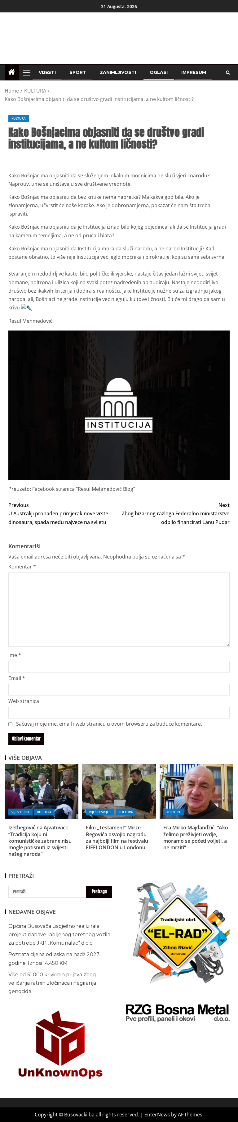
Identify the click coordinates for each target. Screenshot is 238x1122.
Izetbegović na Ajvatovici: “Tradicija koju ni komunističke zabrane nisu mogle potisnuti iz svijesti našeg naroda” (40, 840)
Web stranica (23, 701)
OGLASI (159, 72)
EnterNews (157, 1114)
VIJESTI (47, 72)
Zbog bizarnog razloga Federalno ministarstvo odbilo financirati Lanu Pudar (176, 513)
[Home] (11, 72)
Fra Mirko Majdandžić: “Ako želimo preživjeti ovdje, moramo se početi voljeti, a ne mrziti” (195, 837)
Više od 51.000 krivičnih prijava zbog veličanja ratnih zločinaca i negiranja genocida (52, 983)
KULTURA (18, 118)
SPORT (77, 72)
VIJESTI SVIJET (100, 812)
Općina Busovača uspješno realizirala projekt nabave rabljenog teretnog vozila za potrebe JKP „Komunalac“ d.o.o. (59, 934)
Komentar (22, 566)
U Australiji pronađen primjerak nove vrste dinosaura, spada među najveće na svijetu (58, 513)
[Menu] (26, 72)
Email (16, 678)
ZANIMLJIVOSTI (118, 72)
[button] (26, 72)
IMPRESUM (193, 72)
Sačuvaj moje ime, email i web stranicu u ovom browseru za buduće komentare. (109, 723)
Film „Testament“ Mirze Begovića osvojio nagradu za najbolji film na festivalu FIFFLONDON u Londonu (117, 837)
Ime (14, 655)
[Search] (228, 72)
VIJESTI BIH (20, 812)
